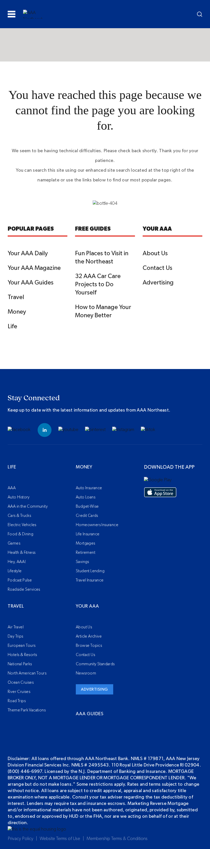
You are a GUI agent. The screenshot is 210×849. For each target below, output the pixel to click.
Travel (16, 297)
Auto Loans (85, 497)
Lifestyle (15, 571)
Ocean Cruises (21, 682)
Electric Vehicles (22, 525)
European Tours (22, 645)
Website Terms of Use (60, 838)
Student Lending (90, 571)
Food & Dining (20, 534)
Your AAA (87, 606)
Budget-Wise (87, 506)
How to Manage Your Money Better (103, 311)
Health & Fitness (21, 552)
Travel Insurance (89, 580)
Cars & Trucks (19, 516)
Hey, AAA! (17, 562)
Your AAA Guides (31, 283)
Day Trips (15, 636)
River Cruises (19, 692)
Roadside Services (24, 589)
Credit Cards (87, 516)
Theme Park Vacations (27, 710)
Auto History (19, 497)
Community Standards (95, 664)
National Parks (20, 664)
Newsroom (86, 673)
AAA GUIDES (89, 714)
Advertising (158, 283)
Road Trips (17, 701)
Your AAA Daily (28, 253)
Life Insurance (88, 534)
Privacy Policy (20, 838)
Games (14, 543)
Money (17, 312)
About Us (155, 253)
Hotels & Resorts (22, 655)
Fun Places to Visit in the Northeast (101, 257)
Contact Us (157, 268)
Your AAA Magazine (34, 268)
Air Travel (16, 627)
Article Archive (89, 636)
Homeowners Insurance (97, 525)
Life (12, 326)
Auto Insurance (89, 488)
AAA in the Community (28, 506)
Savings (82, 562)
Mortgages (85, 543)
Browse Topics (89, 645)
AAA (12, 488)
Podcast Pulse (20, 580)
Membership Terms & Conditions (117, 838)
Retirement (85, 552)
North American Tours (27, 673)
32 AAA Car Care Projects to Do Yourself (98, 284)
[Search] (199, 14)
